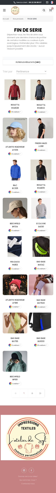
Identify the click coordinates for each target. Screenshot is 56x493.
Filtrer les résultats (28, 62)
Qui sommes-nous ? (28, 480)
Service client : (28, 2)
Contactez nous (28, 483)
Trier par (7, 71)
